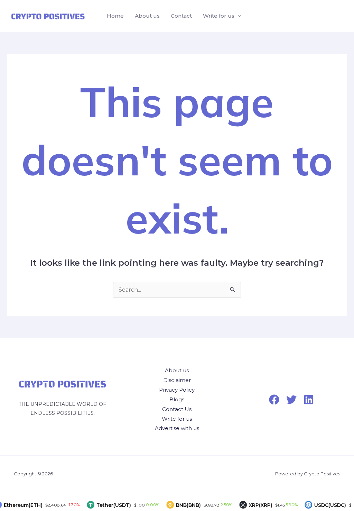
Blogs (176, 399)
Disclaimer (177, 380)
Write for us (218, 15)
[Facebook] (274, 399)
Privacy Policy (177, 389)
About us (147, 15)
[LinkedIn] (309, 399)
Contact (181, 15)
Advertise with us (177, 428)
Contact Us (177, 409)
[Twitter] (291, 399)
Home (115, 15)
